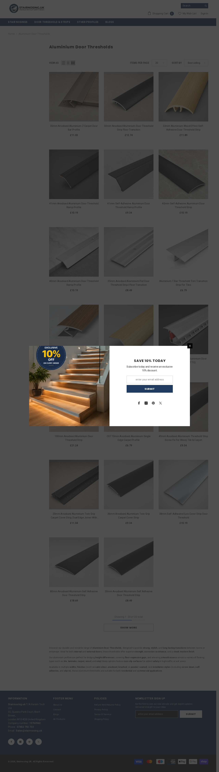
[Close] (189, 345)
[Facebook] (139, 403)
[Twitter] (160, 403)
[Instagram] (146, 403)
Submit (150, 389)
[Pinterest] (153, 403)
